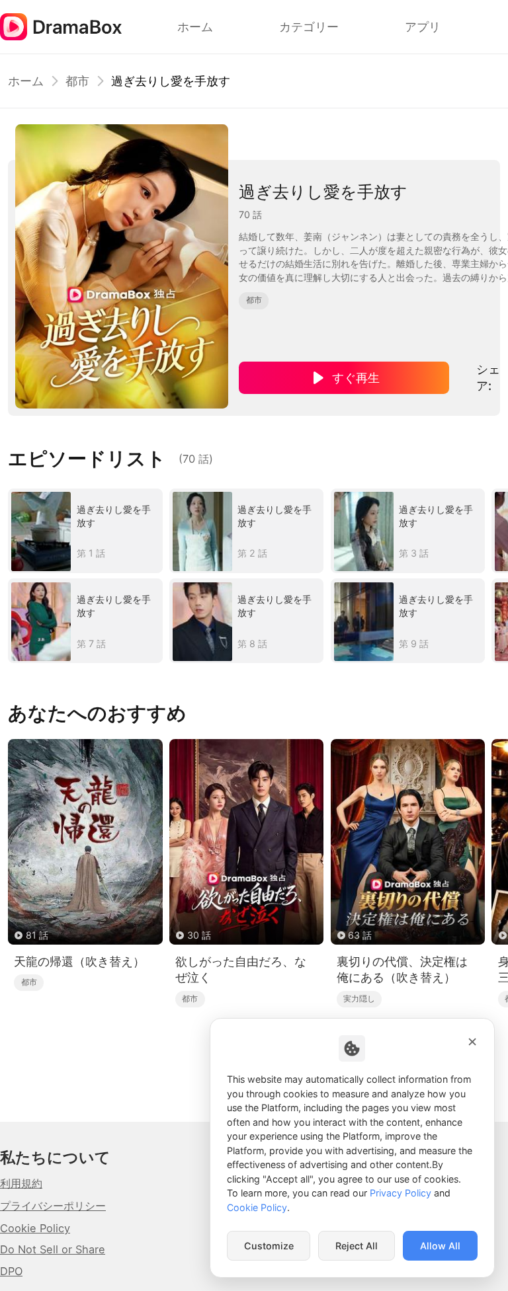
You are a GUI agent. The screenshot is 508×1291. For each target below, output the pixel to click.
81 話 (37, 935)
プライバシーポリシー (53, 1205)
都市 (77, 80)
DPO (11, 1271)
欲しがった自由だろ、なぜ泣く (240, 969)
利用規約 (21, 1183)
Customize (269, 1245)
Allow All (440, 1245)
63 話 (360, 935)
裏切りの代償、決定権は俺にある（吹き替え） (402, 969)
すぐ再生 (356, 377)
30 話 (199, 935)
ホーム (26, 80)
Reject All (356, 1245)
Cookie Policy (35, 1228)
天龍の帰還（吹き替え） (79, 961)
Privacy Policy (400, 1192)
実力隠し (359, 998)
